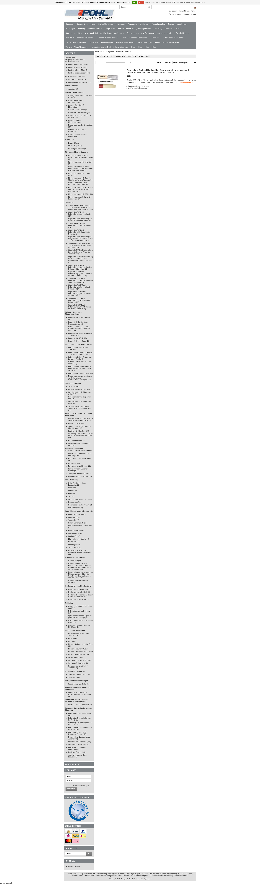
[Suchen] (149, 7)
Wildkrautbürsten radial (78, 663)
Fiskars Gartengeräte (77, 523)
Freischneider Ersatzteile (79, 742)
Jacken (71, 496)
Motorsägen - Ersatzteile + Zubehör (168, 29)
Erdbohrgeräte (74, 545)
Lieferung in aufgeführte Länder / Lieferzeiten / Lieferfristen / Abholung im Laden (155, 874)
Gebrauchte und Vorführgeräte (167, 42)
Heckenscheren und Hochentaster (135, 38)
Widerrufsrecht (89, 874)
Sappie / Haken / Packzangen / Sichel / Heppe (79, 427)
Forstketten (74, 463)
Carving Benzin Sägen (77, 110)
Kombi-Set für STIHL (77, 338)
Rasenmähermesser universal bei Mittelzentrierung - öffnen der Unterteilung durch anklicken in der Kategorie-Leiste (80, 575)
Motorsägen (70, 29)
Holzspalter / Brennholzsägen (101, 42)
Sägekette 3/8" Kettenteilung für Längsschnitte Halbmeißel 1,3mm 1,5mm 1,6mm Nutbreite (80, 239)
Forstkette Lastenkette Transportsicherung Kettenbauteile (149, 33)
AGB (80, 874)
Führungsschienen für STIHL (80, 194)
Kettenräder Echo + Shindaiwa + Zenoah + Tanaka (80, 358)
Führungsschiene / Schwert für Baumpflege (79, 198)
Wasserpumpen (75, 533)
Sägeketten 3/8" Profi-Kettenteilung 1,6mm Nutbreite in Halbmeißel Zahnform (80, 267)
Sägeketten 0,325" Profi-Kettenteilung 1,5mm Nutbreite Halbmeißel (79, 287)
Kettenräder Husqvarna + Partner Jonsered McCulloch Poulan (80, 353)
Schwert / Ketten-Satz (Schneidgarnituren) (134, 29)
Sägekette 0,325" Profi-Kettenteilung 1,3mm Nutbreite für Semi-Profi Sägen (80, 280)
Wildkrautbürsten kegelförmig (80, 660)
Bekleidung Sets (75, 508)
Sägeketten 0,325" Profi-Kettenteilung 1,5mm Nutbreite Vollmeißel (79, 294)
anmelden (71, 789)
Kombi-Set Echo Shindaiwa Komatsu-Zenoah (78, 323)
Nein (141, 2)
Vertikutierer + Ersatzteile (138, 24)
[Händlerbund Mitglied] (79, 820)
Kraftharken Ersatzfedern (79, 73)
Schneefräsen (82, 24)
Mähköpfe (72, 641)
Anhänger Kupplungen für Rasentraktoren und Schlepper (79, 694)
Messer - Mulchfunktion (78, 655)
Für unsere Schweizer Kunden (161, 876)
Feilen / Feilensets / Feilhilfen (80, 389)
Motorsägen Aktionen (77, 149)
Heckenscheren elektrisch (79, 592)
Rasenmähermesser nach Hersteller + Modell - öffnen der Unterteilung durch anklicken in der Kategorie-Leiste (79, 566)
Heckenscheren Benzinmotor (80, 589)
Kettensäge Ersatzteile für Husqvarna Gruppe (77, 733)
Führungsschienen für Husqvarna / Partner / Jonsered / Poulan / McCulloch (80, 189)
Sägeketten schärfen (74, 33)
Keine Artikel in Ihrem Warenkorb (184, 14)
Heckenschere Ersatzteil (78, 600)
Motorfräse (73, 542)
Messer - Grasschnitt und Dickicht (80, 652)
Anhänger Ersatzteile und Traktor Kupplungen (134, 42)
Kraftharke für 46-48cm (77, 67)
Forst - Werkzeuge (76, 440)
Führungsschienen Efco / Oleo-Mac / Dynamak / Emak (79, 184)
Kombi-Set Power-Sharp (79, 341)
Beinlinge (71, 494)
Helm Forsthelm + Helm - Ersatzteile (77, 484)
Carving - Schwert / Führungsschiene (75, 121)
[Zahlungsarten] (68, 833)
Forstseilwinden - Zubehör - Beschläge (78, 470)
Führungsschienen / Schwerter (90, 29)
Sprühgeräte (74, 536)
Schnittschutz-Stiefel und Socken (80, 499)
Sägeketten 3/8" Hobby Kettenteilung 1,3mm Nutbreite (79, 225)
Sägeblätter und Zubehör (79, 684)
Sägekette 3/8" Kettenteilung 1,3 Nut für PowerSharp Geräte (80, 220)
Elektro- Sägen (75, 146)
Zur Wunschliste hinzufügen (138, 86)
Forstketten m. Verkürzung (79, 466)
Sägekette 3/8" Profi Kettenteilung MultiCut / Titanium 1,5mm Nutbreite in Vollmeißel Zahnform (80, 259)
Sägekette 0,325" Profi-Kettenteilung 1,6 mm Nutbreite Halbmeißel (79, 300)
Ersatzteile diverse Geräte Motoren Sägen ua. (110, 47)
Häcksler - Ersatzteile (77, 752)
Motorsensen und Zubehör (173, 38)
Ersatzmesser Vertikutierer (79, 82)
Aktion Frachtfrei (158, 24)
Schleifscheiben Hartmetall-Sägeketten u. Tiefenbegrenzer (79, 408)
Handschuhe (74, 502)
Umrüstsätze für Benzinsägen (79, 113)
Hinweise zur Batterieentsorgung (135, 876)
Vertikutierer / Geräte (77, 80)
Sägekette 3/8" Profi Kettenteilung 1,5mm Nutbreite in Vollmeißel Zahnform (80, 252)
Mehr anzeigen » (186, 82)
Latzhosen (72, 488)
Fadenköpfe (72, 638)
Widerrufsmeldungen (181, 876)
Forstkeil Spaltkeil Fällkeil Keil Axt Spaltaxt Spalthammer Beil (80, 420)
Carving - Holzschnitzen (177, 24)
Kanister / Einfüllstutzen (78, 431)
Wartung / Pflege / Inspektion (77, 47)
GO (89, 853)
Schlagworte (109, 52)
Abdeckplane (74, 517)
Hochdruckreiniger (76, 530)
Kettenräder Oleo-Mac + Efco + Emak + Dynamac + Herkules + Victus (79, 368)
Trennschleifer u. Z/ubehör (76, 42)
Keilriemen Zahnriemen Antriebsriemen (77, 748)
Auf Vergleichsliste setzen (137, 88)
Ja (134, 2)
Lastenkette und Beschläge (80, 476)
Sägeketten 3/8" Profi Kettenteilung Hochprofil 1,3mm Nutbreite (79, 232)
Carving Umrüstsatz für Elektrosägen (76, 106)
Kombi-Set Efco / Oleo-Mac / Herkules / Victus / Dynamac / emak (79, 329)
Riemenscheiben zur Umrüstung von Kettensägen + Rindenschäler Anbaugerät (80, 378)
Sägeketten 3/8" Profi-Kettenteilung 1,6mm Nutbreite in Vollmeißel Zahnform (80, 274)
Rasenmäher (74, 561)
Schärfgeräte (74, 386)
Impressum (173, 11)
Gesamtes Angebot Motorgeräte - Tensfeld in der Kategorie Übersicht (96, 876)
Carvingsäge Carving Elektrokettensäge (76, 101)
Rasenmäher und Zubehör (108, 38)
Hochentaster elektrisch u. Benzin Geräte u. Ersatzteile (80, 596)
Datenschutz (101, 874)
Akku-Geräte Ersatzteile (78, 745)
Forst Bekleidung (182, 33)
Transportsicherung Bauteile (80, 474)
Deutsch (195, 8)
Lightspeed (147, 879)
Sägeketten (110, 29)
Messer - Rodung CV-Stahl (78, 649)
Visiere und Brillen (76, 657)
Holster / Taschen (76, 423)
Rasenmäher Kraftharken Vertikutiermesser (108, 24)
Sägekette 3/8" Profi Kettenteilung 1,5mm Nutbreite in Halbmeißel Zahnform (80, 245)
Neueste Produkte (75, 866)
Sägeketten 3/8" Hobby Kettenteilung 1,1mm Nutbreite (79, 214)
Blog (133, 47)
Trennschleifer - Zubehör (79, 674)
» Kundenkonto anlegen (80, 786)
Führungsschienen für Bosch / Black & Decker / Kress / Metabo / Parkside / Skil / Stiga (80, 168)
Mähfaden (155, 38)
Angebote (73, 89)
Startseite (69, 24)
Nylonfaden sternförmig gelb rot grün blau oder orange (79, 617)
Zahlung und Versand (116, 874)
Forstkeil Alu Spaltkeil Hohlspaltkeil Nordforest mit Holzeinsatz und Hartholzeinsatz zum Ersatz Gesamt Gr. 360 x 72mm (158, 71)
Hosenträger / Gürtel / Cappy (80, 505)
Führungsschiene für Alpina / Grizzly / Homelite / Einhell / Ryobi (80, 157)
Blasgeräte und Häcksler (78, 539)
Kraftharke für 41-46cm (78, 64)
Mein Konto (191, 11)
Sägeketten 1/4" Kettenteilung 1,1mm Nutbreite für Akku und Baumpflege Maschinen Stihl (80, 207)
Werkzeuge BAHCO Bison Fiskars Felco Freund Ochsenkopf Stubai (80, 436)
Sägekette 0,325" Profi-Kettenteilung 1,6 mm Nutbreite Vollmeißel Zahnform (79, 307)
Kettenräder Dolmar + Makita (80, 373)
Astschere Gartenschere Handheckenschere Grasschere (80, 552)
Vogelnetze (73, 520)
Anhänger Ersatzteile (77, 514)
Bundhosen (72, 491)
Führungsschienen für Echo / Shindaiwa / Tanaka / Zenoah (80, 179)
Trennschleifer (74, 677)
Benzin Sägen (73, 143)
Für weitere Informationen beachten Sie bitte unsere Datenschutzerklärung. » (175, 2)
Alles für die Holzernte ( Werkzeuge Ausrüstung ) (104, 33)
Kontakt (182, 11)
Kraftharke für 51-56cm (77, 70)
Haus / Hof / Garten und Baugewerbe (80, 38)
